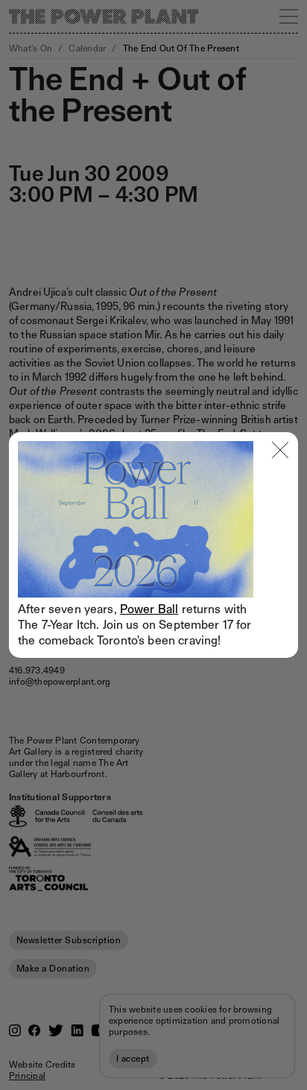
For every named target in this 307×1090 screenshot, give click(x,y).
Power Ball (149, 609)
